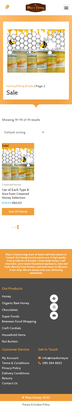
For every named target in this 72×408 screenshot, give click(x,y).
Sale (30, 86)
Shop (21, 86)
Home (10, 86)
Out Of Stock (18, 211)
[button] (66, 7)
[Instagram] (54, 307)
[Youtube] (54, 315)
